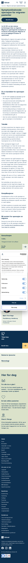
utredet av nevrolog (15, 96)
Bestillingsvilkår (5, 461)
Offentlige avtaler (5, 454)
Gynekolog (4, 496)
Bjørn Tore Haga (8, 316)
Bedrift (3, 450)
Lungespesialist (5, 511)
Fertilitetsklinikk (5, 478)
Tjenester (3, 5)
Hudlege (3, 498)
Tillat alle (14, 302)
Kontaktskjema (5, 530)
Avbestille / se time (6, 446)
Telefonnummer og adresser (8, 532)
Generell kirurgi (5, 508)
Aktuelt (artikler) (5, 448)
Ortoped (3, 506)
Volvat (3, 439)
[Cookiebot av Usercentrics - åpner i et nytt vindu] (20, 254)
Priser (2, 441)
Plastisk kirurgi (4, 502)
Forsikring (3, 452)
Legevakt (3, 469)
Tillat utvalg (14, 307)
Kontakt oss (4, 515)
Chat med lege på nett (7, 517)
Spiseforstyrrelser (5, 487)
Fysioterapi (4, 504)
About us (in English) (6, 458)
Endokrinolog (4, 493)
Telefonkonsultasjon (6, 522)
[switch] (24, 283)
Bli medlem (4, 443)
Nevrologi (5, 361)
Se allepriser (3, 246)
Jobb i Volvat (4, 456)
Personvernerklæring (6, 463)
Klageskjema (4, 528)
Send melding (4, 524)
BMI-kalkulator (4, 485)
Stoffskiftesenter (5, 480)
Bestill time (4, 491)
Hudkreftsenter (5, 474)
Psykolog (3, 500)
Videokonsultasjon (6, 519)
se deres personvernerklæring (14, 273)
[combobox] (17, 2)
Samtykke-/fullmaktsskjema (8, 526)
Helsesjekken (4, 472)
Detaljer (22, 298)
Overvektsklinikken (6, 482)
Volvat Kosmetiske (6, 476)
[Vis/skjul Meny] (25, 2)
